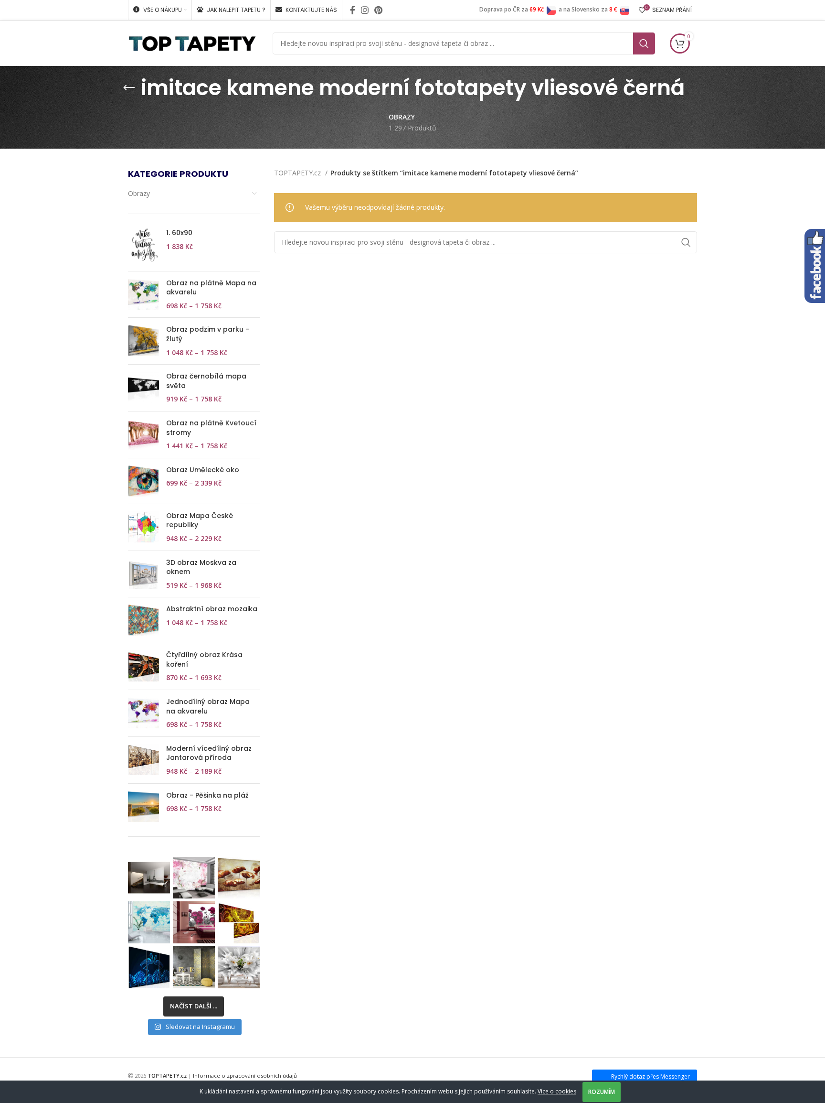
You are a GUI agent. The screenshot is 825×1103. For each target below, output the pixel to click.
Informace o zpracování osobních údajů (245, 1075)
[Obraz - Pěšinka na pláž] (143, 806)
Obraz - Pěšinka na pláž (207, 795)
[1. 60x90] (143, 245)
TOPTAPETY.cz (298, 172)
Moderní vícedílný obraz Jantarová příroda (209, 753)
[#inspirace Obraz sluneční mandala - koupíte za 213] (239, 922)
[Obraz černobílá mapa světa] (143, 388)
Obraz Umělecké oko (202, 470)
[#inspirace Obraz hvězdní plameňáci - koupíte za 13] (149, 967)
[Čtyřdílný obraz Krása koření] (143, 666)
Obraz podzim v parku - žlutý (207, 334)
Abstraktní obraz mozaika (211, 609)
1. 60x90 (179, 233)
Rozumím (601, 1092)
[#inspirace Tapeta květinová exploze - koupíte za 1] (239, 967)
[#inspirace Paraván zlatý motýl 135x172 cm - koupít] (194, 967)
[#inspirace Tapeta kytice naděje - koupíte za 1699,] (194, 878)
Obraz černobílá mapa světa (206, 381)
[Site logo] (192, 42)
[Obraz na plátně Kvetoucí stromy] (143, 435)
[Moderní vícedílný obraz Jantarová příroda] (143, 760)
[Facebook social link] (352, 10)
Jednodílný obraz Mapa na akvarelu (208, 706)
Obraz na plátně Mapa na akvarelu (211, 288)
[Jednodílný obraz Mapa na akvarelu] (143, 713)
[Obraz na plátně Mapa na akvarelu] (143, 295)
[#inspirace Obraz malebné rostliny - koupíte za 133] (239, 878)
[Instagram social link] (364, 10)
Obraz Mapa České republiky (199, 520)
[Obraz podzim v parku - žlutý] (143, 341)
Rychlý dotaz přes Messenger (650, 1076)
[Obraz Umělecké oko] (143, 481)
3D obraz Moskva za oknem (201, 567)
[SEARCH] (644, 43)
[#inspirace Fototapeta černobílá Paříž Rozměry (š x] (149, 878)
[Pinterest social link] (378, 10)
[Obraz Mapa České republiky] (143, 527)
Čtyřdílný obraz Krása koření (204, 659)
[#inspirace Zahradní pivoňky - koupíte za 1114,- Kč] (194, 922)
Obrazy (139, 193)
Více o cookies (557, 1091)
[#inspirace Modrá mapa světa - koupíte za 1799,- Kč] (149, 922)
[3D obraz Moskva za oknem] (143, 574)
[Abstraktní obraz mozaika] (143, 620)
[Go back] (129, 87)
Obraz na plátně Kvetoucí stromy (211, 428)
